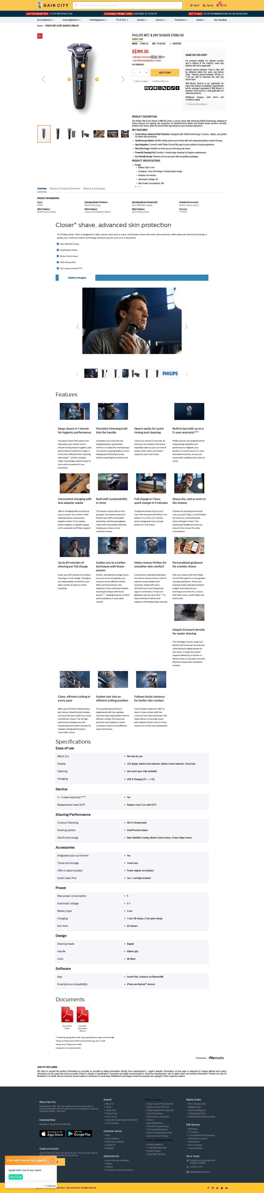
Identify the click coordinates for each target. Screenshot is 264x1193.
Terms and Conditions (197, 104)
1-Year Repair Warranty (156, 1147)
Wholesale (193, 1129)
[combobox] (127, 5)
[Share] (177, 88)
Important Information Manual (82, 1028)
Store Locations (112, 1138)
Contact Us (110, 1145)
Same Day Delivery (155, 1113)
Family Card (111, 1110)
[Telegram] (168, 88)
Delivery (109, 1163)
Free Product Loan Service (158, 1116)
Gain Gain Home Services (157, 1136)
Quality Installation (155, 1144)
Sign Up (210, 5)
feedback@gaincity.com (200, 1172)
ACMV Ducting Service (198, 1138)
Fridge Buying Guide (197, 1113)
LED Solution (194, 1142)
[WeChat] (164, 88)
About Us (110, 1104)
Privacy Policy (111, 1113)
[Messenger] (155, 88)
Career (108, 1107)
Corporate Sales (195, 1148)
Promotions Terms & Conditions (119, 1170)
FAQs (108, 1135)
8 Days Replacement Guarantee (160, 1110)
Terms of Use (111, 1116)
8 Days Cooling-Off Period (158, 1107)
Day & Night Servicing (156, 1154)
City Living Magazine (197, 1110)
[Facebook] (146, 88)
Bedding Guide (195, 1107)
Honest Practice (153, 1151)
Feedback (110, 1148)
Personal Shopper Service (158, 1126)
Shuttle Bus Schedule (115, 1142)
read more (61, 1111)
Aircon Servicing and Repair (117, 1160)
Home (39, 25)
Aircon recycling (195, 1145)
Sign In (196, 5)
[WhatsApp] (160, 88)
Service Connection (153, 1099)
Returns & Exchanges (94, 188)
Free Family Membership (157, 1129)
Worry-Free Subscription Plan (159, 1132)
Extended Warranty (155, 1123)
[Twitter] (151, 88)
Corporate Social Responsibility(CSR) (122, 1120)
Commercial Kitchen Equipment (202, 1135)
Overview (42, 188)
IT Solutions (194, 1132)
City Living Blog (112, 1123)
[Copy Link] (173, 88)
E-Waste (109, 1167)
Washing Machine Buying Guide (202, 1116)
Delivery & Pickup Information (65, 188)
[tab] (42, 189)
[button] (43, 79)
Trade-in (150, 1120)
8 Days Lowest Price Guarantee (160, 1104)
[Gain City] (53, 5)
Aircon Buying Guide (197, 1104)
